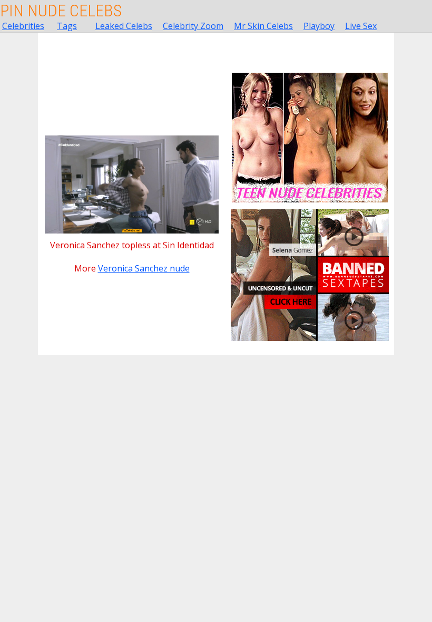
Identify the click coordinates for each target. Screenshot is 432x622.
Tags (67, 26)
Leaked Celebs (123, 26)
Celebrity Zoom (193, 26)
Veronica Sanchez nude (144, 268)
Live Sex (361, 26)
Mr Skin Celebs (263, 26)
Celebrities (23, 26)
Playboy (319, 26)
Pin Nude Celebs (61, 11)
